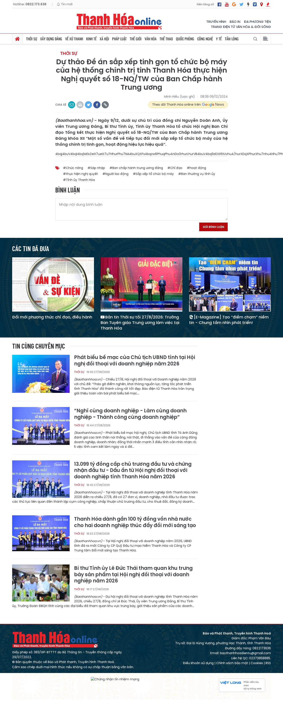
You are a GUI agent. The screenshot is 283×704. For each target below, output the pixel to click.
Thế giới (136, 38)
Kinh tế (91, 38)
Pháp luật (119, 38)
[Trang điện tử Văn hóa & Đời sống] (255, 4)
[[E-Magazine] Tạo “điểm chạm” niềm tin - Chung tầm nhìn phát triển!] (230, 284)
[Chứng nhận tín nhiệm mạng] (115, 679)
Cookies (257, 663)
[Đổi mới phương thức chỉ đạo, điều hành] (53, 284)
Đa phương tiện (257, 21)
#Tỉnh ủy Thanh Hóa (79, 180)
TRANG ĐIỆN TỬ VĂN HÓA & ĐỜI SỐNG (241, 26)
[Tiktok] (248, 4)
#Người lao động (115, 174)
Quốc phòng (185, 38)
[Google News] (234, 4)
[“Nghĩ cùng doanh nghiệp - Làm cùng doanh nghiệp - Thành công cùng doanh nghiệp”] (41, 426)
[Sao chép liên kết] (105, 104)
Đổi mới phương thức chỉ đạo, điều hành (52, 317)
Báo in (235, 21)
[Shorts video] (268, 4)
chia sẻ (60, 105)
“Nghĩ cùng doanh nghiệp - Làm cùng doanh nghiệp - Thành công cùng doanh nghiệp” (130, 414)
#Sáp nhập (96, 168)
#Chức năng (73, 168)
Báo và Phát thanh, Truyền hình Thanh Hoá (55, 639)
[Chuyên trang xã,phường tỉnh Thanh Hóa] (261, 4)
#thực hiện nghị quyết (80, 174)
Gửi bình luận (213, 227)
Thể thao (166, 38)
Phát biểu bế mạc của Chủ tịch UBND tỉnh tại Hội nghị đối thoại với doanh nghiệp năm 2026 (134, 360)
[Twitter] (241, 4)
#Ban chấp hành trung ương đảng (136, 168)
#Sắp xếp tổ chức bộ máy (153, 174)
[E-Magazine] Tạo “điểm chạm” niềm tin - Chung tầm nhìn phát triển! (229, 319)
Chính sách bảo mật (232, 663)
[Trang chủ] (17, 39)
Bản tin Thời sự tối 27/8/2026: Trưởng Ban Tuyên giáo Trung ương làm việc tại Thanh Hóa (140, 322)
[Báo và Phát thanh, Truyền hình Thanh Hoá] (119, 21)
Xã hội (104, 38)
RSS (268, 663)
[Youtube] (227, 4)
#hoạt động (196, 168)
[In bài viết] (80, 104)
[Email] (71, 104)
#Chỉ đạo (174, 168)
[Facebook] (219, 4)
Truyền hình (216, 21)
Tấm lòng (232, 38)
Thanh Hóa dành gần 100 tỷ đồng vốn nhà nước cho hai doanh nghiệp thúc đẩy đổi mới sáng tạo (135, 522)
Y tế (219, 38)
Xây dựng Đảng (51, 38)
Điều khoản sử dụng (198, 663)
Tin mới (66, 4)
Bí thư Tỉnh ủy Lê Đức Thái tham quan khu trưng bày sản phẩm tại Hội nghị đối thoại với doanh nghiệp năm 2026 (133, 574)
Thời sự (31, 38)
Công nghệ (205, 38)
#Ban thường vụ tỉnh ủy (196, 174)
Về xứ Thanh (74, 38)
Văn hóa (151, 38)
